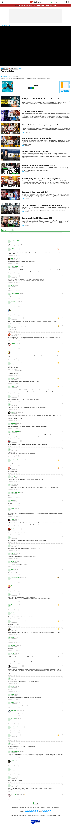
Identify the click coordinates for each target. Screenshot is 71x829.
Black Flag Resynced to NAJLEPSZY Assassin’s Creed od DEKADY (35, 208)
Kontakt (54, 815)
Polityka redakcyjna (22, 815)
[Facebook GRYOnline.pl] (26, 811)
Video (51, 5)
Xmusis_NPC (13, 718)
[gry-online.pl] (35, 2)
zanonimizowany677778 (15, 577)
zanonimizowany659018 (15, 726)
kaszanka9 (13, 334)
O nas (12, 815)
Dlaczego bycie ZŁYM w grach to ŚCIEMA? (35, 195)
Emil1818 (13, 686)
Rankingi (30, 5)
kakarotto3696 (13, 301)
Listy (34, 5)
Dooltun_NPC (13, 423)
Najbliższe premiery (55, 807)
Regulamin (16, 815)
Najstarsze (36, 237)
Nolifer (12, 258)
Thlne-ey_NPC (13, 476)
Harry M (12, 528)
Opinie (42, 5)
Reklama (44, 815)
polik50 (12, 404)
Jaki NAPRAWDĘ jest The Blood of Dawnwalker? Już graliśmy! (35, 181)
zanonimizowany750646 (15, 431)
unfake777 (13, 702)
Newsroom (23, 5)
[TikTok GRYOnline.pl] (32, 811)
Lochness (13, 785)
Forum (54, 5)
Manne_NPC (13, 285)
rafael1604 (13, 449)
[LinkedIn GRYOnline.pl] (35, 811)
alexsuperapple (14, 362)
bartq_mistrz (13, 768)
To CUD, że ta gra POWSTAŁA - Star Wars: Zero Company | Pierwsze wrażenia (35, 101)
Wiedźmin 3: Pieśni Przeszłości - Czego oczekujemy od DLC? (35, 128)
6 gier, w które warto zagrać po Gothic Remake (35, 141)
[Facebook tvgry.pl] (50, 811)
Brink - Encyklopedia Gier (30, 87)
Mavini (12, 743)
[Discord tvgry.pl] (48, 811)
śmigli (12, 484)
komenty (12, 508)
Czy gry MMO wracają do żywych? (35, 115)
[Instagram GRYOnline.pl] (28, 811)
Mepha (12, 412)
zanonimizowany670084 (15, 492)
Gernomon (13, 678)
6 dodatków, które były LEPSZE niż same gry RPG (35, 221)
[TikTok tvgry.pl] (45, 811)
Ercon (12, 585)
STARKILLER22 (14, 794)
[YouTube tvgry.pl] (43, 811)
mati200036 (13, 637)
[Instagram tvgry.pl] (47, 811)
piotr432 (12, 760)
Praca (51, 815)
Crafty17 (12, 275)
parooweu (13, 645)
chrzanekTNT (13, 378)
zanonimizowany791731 (15, 459)
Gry (27, 5)
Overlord (12, 604)
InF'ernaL (12, 309)
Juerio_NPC (13, 553)
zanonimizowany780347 (15, 326)
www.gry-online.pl (4, 25)
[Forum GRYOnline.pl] (37, 811)
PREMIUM (18, 5)
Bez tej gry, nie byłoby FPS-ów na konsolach (35, 155)
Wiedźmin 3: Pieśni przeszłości (18, 807)
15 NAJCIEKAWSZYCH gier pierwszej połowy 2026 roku (35, 168)
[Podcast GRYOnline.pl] (34, 811)
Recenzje (39, 5)
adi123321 (13, 694)
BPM (12, 500)
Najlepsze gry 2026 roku (29, 807)
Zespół (48, 815)
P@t (12, 569)
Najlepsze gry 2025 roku (40, 807)
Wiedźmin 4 (48, 807)
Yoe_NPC (12, 612)
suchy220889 (13, 248)
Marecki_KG (13, 343)
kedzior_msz (13, 351)
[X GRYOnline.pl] (30, 811)
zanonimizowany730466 (15, 751)
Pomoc (58, 815)
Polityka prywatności (31, 815)
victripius (12, 519)
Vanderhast (13, 629)
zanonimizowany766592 (15, 293)
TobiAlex (12, 545)
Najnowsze (31, 237)
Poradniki (47, 5)
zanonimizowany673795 (15, 240)
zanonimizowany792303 (15, 266)
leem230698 (13, 710)
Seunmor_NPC (13, 561)
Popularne (40, 237)
